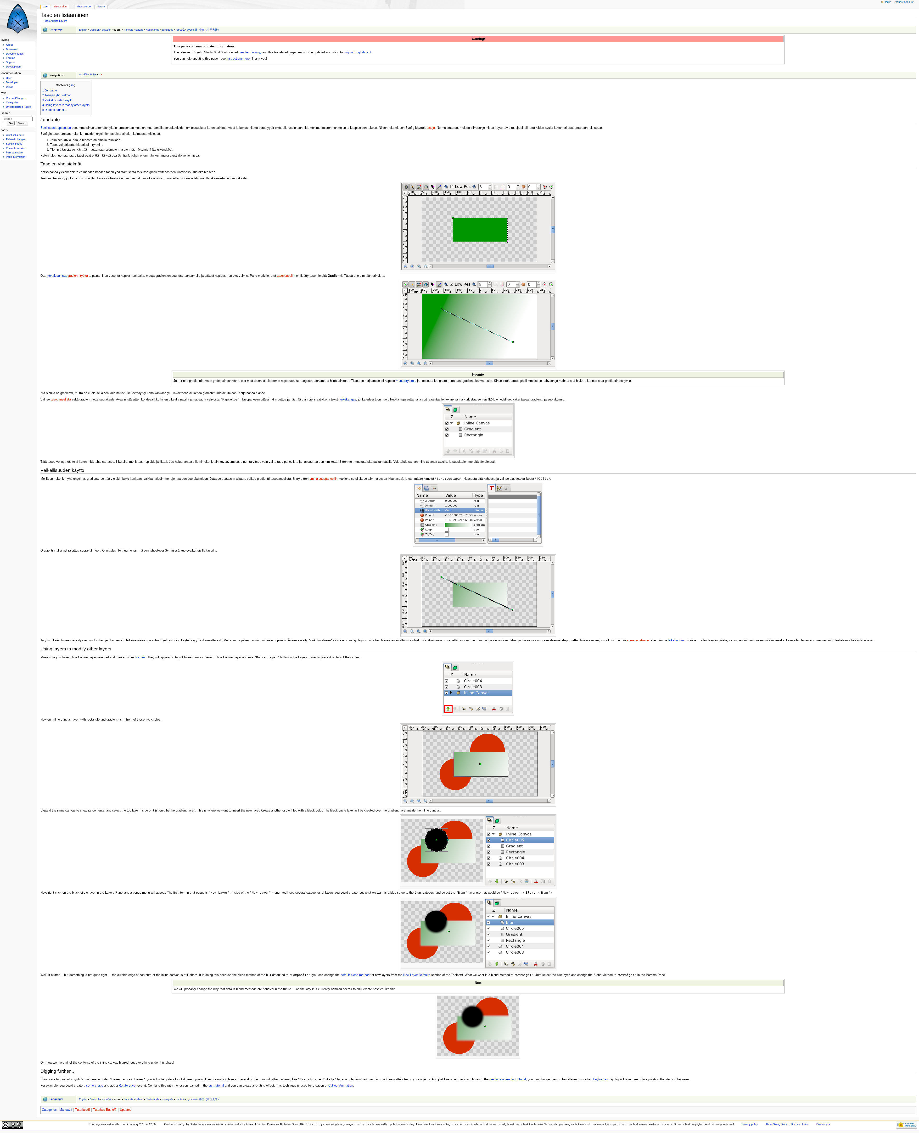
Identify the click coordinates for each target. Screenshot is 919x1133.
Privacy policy (750, 1124)
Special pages (14, 143)
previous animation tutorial (507, 1079)
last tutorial (216, 1085)
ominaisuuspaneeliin (323, 478)
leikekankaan (677, 640)
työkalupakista (56, 275)
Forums (10, 57)
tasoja (430, 128)
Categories (49, 1109)
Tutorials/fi (82, 1109)
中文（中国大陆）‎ (209, 29)
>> (100, 74)
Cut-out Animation (340, 1085)
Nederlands (152, 29)
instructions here (238, 58)
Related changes (16, 139)
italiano (139, 29)
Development (13, 66)
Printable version (15, 148)
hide (72, 85)
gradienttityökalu (78, 275)
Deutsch (95, 29)
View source (84, 6)
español (106, 29)
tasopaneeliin (286, 275)
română (180, 29)
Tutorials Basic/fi (105, 1109)
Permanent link (14, 152)
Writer (9, 86)
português (167, 29)
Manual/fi (65, 1109)
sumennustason (638, 640)
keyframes (600, 1079)
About (9, 44)
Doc (45, 6)
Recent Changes (16, 98)
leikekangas (348, 399)
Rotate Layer (127, 1085)
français (128, 29)
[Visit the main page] (18, 18)
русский (192, 29)
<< (80, 74)
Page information (15, 156)
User (9, 78)
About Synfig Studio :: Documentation (787, 1124)
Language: (56, 29)
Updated (125, 1109)
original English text (357, 52)
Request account (904, 1)
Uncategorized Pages (18, 106)
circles (141, 657)
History (101, 6)
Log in (888, 1)
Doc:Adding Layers (56, 20)
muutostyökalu (406, 381)
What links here (15, 135)
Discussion (60, 6)
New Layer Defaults (416, 975)
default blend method (355, 975)
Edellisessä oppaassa (55, 128)
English (83, 29)
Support (10, 62)
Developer (12, 82)
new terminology (250, 52)
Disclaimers (823, 1124)
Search (5, 113)
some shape (94, 1085)
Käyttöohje (90, 74)
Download (11, 49)
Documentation (14, 53)
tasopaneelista (61, 399)
